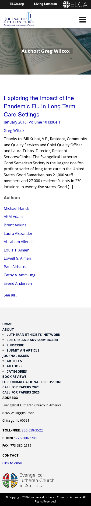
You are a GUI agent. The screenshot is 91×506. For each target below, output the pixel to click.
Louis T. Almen (16, 250)
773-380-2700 (26, 438)
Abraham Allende (19, 241)
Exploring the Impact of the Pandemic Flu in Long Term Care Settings (39, 105)
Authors (14, 366)
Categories (17, 371)
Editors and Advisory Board (32, 339)
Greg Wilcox (14, 130)
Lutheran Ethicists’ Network (33, 334)
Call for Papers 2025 (20, 387)
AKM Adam (13, 216)
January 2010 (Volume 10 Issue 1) (33, 122)
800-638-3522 (32, 430)
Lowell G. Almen (17, 258)
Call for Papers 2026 (20, 392)
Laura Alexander (18, 233)
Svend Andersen (18, 283)
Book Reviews (14, 376)
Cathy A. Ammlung (19, 274)
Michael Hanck (16, 208)
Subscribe (15, 345)
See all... (10, 295)
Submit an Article (23, 350)
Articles (14, 361)
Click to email (12, 463)
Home (7, 324)
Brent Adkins (15, 225)
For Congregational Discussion (31, 382)
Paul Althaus (15, 266)
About (8, 329)
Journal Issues (15, 355)
